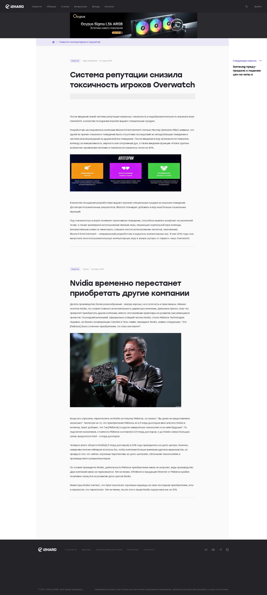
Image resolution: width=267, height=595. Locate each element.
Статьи (65, 6)
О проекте (71, 549)
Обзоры (51, 6)
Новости (37, 6)
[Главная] (53, 42)
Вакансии (133, 549)
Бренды (86, 549)
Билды (96, 6)
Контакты (149, 549)
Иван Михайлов (90, 61)
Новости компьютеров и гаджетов (79, 41)
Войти (257, 6)
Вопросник (80, 6)
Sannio (86, 269)
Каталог (109, 6)
